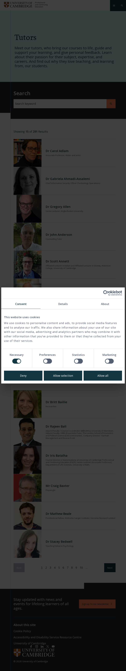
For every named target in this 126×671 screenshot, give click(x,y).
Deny (23, 376)
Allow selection (63, 376)
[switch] (47, 361)
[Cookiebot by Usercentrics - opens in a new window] (108, 293)
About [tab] (105, 304)
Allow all (102, 376)
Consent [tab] (21, 304)
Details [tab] (63, 304)
